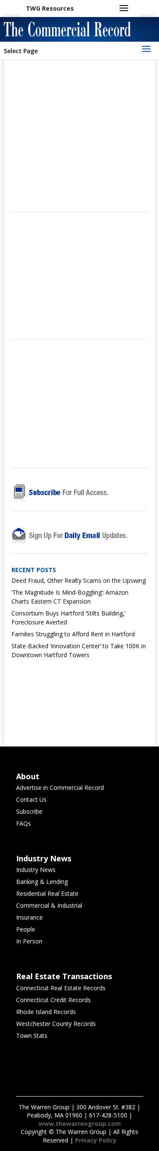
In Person (29, 941)
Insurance (29, 917)
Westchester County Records (56, 1024)
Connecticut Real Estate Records (61, 988)
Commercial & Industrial (49, 905)
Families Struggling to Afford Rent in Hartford (73, 634)
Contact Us (31, 799)
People (25, 929)
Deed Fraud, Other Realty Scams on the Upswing (78, 580)
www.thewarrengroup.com (80, 1124)
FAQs (23, 823)
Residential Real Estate (47, 893)
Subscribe (29, 811)
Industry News (36, 870)
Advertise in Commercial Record (60, 787)
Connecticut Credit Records (53, 1000)
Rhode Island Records (46, 1012)
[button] (50, 8)
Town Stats (31, 1035)
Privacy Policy (96, 1140)
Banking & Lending (42, 881)
